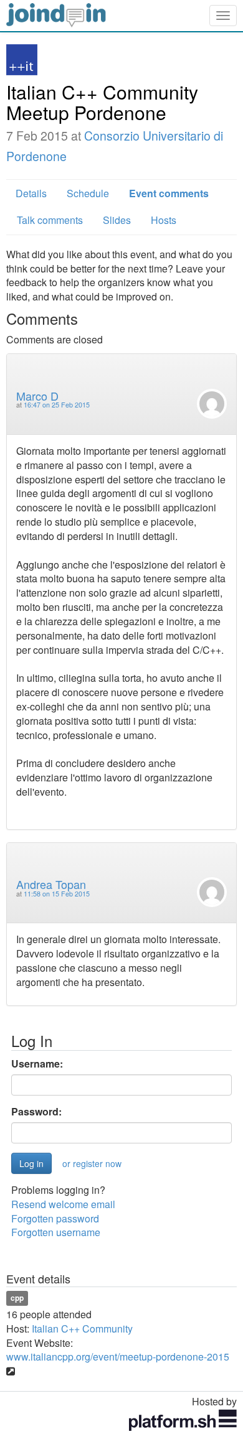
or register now (92, 1163)
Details (31, 193)
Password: (36, 1112)
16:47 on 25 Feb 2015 (57, 404)
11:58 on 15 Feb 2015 (57, 893)
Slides (117, 220)
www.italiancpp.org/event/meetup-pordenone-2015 (117, 1356)
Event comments (169, 193)
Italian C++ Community (82, 1328)
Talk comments (50, 220)
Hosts (163, 220)
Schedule (88, 193)
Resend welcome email (63, 1204)
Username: (37, 1064)
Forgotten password (55, 1218)
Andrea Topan (51, 884)
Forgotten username (55, 1232)
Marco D (37, 396)
